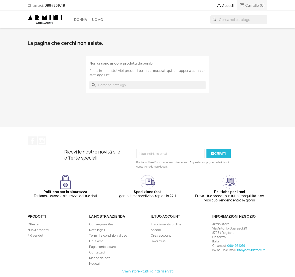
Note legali (97, 230)
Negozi (94, 263)
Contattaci (97, 252)
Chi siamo (96, 241)
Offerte (33, 224)
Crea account (161, 235)
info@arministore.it (250, 250)
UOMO (97, 19)
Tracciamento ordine (166, 224)
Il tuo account (165, 216)
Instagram (42, 140)
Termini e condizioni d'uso (108, 235)
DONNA (80, 19)
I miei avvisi (158, 241)
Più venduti (36, 235)
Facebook (32, 140)
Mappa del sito (100, 258)
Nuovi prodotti (38, 230)
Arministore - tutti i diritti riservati (148, 271)
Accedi (156, 230)
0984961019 (55, 5)
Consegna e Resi (101, 224)
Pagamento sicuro (102, 247)
